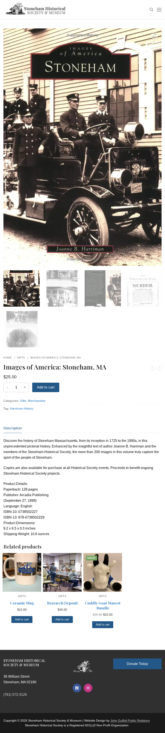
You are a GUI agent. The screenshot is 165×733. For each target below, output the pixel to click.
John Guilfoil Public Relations (130, 720)
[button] (154, 35)
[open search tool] (151, 10)
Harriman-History (21, 408)
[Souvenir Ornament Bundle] (159, 368)
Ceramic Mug (22, 602)
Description (12, 428)
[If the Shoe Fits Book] (152, 368)
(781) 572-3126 (15, 694)
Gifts (21, 357)
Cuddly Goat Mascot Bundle (103, 605)
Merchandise (37, 400)
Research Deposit (62, 602)
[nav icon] (159, 9)
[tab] (12, 428)
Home (7, 357)
